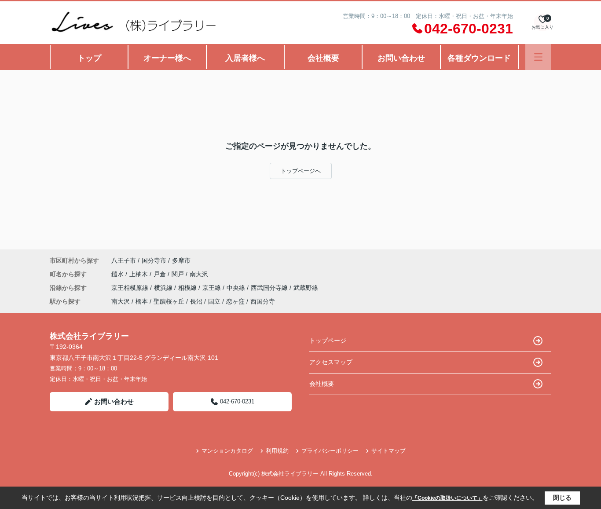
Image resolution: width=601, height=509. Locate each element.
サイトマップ (388, 450)
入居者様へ (245, 58)
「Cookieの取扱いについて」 (447, 498)
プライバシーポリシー (330, 450)
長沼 (196, 301)
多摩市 (181, 260)
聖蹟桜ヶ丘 (169, 301)
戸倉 (161, 274)
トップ (89, 58)
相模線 (188, 287)
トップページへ (301, 171)
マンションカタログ (227, 450)
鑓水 (118, 274)
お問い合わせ (401, 58)
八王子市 (123, 260)
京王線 (212, 287)
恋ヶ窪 (235, 301)
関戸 (179, 274)
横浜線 (164, 287)
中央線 (237, 287)
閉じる (562, 497)
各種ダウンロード (479, 58)
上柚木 (139, 274)
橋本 (142, 301)
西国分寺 (262, 301)
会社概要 (323, 58)
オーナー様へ (167, 58)
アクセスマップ (330, 362)
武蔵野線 (305, 287)
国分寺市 (154, 260)
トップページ (327, 340)
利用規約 (277, 450)
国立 (214, 301)
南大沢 (199, 274)
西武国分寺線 (270, 287)
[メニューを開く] (538, 57)
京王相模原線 (130, 287)
